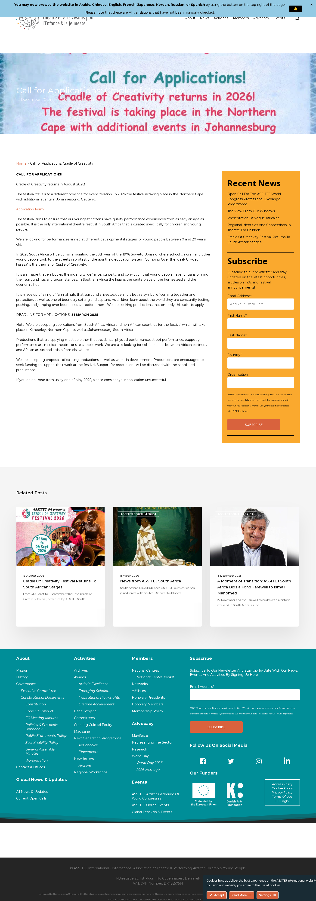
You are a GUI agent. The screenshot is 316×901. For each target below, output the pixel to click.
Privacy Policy (282, 792)
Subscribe (201, 658)
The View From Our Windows (251, 211)
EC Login (282, 801)
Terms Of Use (282, 796)
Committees (84, 718)
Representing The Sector (152, 742)
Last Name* (237, 335)
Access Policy (282, 784)
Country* (234, 355)
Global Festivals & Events (152, 812)
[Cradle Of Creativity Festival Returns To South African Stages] (60, 567)
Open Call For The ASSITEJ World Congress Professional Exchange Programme (254, 199)
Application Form (30, 209)
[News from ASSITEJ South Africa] (157, 567)
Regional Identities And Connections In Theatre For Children (259, 227)
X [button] (311, 5)
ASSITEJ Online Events (150, 805)
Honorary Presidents (148, 697)
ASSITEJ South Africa (79, 99)
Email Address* (239, 296)
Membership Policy (147, 711)
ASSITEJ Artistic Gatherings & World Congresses (155, 796)
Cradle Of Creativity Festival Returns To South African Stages (258, 239)
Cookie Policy (282, 788)
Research (139, 749)
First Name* (237, 316)
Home (21, 163)
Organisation (237, 374)
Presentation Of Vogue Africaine (253, 218)
